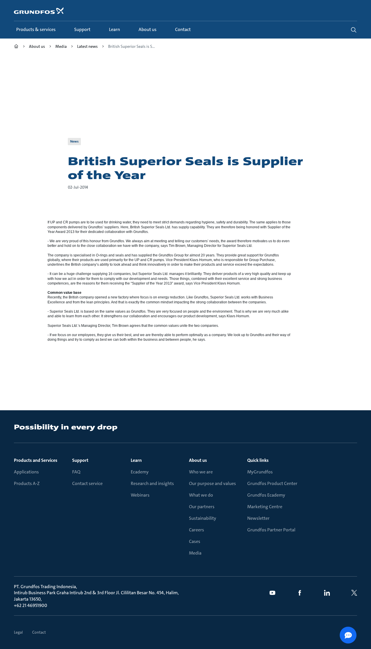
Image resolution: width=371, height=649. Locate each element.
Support (80, 460)
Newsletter (258, 518)
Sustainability (202, 518)
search (353, 29)
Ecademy (140, 472)
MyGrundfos (260, 472)
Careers (196, 530)
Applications (26, 472)
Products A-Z (27, 483)
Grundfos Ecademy (266, 495)
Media (195, 553)
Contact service (87, 483)
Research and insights (152, 483)
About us (198, 460)
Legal (18, 632)
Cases (194, 541)
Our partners (201, 507)
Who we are (201, 472)
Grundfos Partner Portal (271, 530)
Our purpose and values (212, 483)
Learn (136, 460)
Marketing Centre (264, 507)
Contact (39, 632)
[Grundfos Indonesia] (16, 47)
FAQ (76, 472)
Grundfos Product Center (272, 483)
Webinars (140, 495)
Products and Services (35, 460)
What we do (201, 495)
